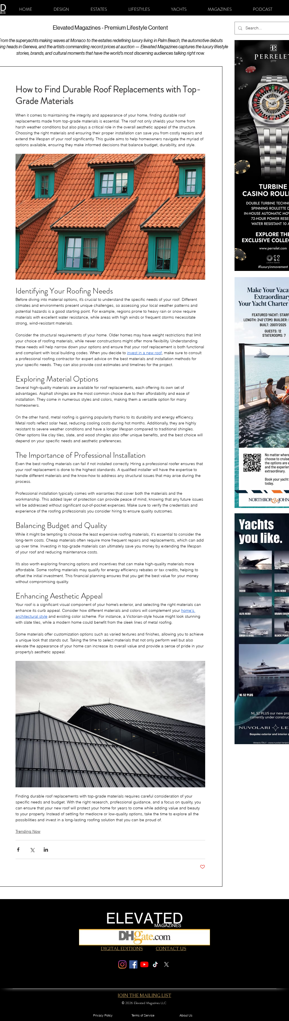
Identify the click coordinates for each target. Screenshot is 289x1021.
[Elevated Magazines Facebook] (133, 964)
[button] (61, 9)
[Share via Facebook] (18, 849)
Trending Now (28, 831)
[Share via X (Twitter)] (32, 849)
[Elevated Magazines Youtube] (144, 964)
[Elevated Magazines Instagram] (122, 964)
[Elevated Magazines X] (166, 964)
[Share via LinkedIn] (46, 849)
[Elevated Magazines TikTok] (155, 964)
